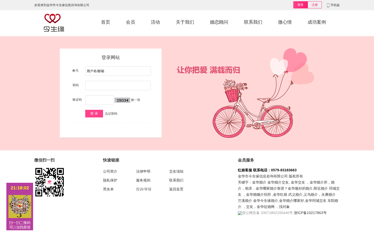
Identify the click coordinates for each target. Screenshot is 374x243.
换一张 (135, 100)
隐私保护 (110, 180)
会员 (130, 22)
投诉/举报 (143, 189)
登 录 (94, 113)
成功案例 (317, 22)
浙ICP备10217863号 (310, 213)
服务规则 (143, 180)
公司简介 (110, 171)
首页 (105, 22)
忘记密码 (111, 113)
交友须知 (176, 171)
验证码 (77, 99)
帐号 (76, 70)
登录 (300, 5)
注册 (315, 5)
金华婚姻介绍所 (258, 194)
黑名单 (108, 189)
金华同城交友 (315, 201)
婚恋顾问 (219, 22)
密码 (76, 85)
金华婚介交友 (278, 182)
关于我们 (185, 22)
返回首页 (176, 189)
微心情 (285, 22)
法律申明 (143, 171)
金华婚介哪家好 (291, 201)
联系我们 (253, 22)
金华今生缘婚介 (265, 201)
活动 (155, 22)
